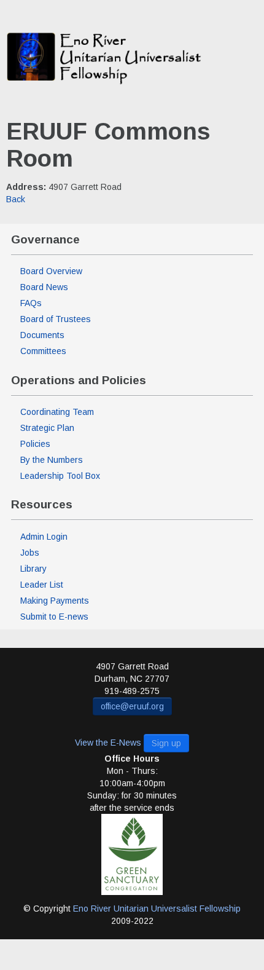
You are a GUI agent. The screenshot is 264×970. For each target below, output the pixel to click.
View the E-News (108, 742)
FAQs (31, 303)
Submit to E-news (54, 616)
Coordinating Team (57, 412)
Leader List (41, 584)
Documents (42, 335)
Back (15, 199)
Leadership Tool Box (60, 476)
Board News (44, 287)
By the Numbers (51, 460)
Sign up (166, 743)
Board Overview (51, 271)
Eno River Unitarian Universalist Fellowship (157, 908)
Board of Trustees (55, 319)
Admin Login (44, 537)
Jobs (29, 553)
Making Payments (54, 600)
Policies (35, 444)
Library (33, 569)
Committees (43, 351)
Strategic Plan (47, 428)
